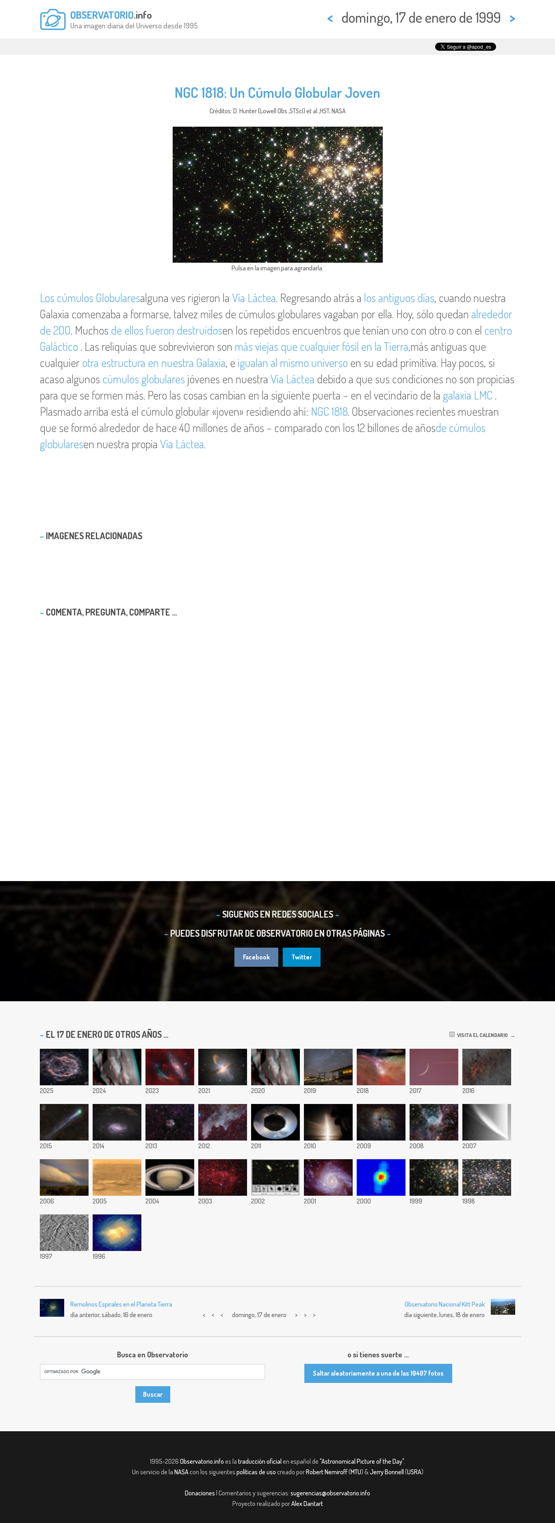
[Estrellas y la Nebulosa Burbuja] (222, 1177)
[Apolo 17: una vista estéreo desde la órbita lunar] (275, 1067)
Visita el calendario (481, 1035)
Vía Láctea (254, 297)
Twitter (301, 957)
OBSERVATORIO (102, 14)
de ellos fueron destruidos (166, 330)
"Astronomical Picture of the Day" (362, 1461)
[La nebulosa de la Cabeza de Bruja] (222, 1122)
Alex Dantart (307, 1503)
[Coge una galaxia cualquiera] (275, 1177)
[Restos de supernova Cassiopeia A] (64, 1067)
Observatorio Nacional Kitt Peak (445, 1304)
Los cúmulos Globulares (90, 297)
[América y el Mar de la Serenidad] (117, 1067)
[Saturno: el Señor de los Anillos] (169, 1177)
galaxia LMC (469, 395)
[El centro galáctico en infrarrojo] (486, 1067)
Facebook (256, 957)
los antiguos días (399, 297)
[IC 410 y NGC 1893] (381, 1122)
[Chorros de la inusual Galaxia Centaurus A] (222, 1067)
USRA (414, 1472)
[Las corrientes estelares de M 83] (117, 1122)
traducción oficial (260, 1461)
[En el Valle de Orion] (381, 1067)
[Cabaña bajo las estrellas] (328, 1067)
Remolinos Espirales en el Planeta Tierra (121, 1304)
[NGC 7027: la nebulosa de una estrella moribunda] (117, 1232)
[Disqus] (277, 728)
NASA (181, 1472)
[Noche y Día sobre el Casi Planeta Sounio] (275, 1122)
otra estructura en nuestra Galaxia (153, 362)
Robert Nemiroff (326, 1472)
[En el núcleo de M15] (486, 1177)
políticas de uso (256, 1472)
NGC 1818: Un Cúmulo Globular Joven (277, 92)
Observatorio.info (202, 1461)
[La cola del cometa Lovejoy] (64, 1122)
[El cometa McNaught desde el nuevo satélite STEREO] (486, 1122)
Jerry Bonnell (387, 1472)
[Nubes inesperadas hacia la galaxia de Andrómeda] (169, 1067)
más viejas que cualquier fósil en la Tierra (321, 346)
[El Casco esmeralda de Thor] (434, 1122)
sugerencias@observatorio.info (330, 1493)
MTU (356, 1472)
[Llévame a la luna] (434, 1067)
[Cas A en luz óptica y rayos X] (169, 1122)
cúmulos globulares (144, 379)
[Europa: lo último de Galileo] (64, 1232)
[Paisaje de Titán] (117, 1177)
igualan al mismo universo (293, 362)
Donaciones (200, 1493)
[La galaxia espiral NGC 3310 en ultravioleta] (328, 1177)
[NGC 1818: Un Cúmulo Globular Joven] (434, 1177)
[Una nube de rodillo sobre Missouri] (64, 1177)
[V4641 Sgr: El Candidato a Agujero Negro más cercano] (381, 1177)
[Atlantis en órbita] (328, 1122)
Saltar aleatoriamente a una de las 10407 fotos (378, 1373)
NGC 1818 (329, 411)
